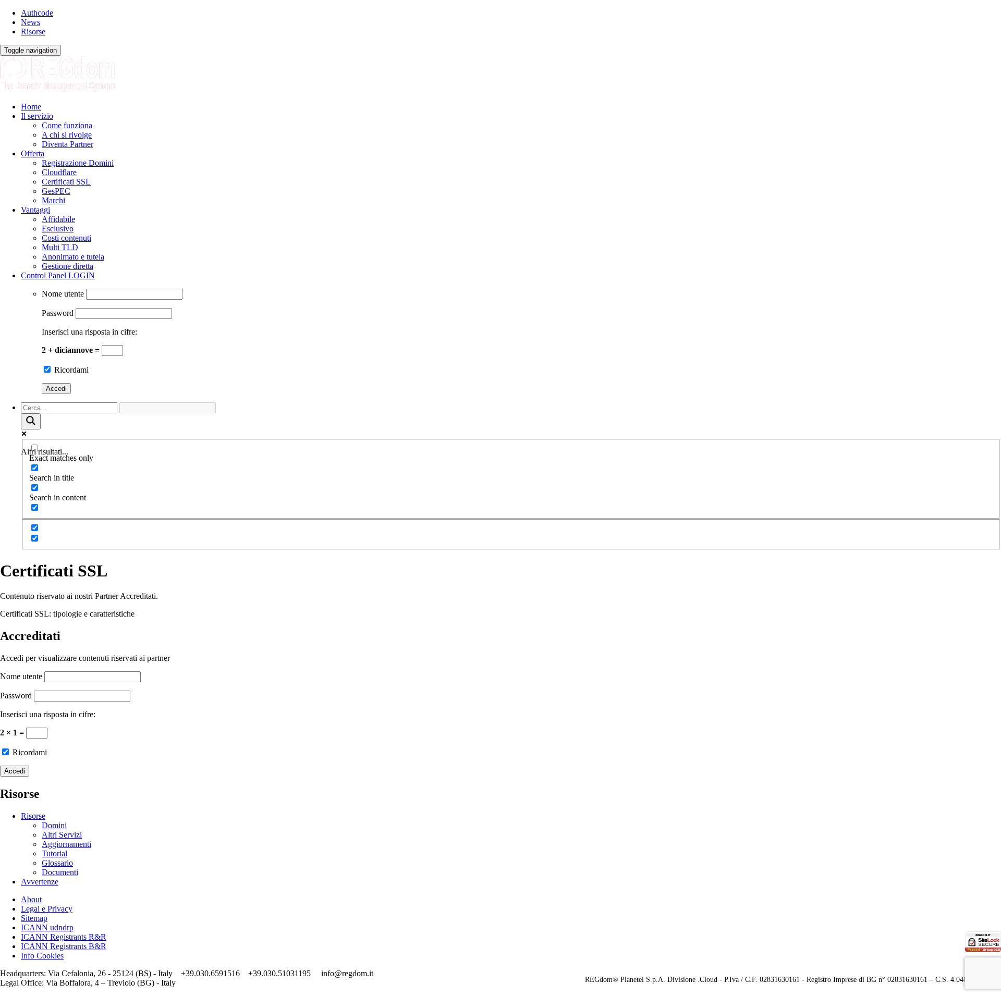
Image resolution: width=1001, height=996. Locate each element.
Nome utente (63, 293)
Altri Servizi (62, 834)
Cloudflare (59, 172)
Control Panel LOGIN (58, 275)
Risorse (33, 31)
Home (31, 106)
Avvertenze (39, 881)
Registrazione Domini (78, 162)
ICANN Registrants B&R (63, 946)
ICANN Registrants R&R (63, 936)
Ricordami (70, 369)
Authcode (37, 12)
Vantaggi (35, 209)
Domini (54, 825)
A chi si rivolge (67, 134)
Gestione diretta (67, 266)
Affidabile (58, 219)
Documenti (60, 872)
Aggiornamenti (66, 844)
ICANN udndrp (47, 927)
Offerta (32, 153)
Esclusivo (58, 228)
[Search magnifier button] (31, 421)
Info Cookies (42, 955)
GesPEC (56, 191)
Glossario (57, 862)
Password (58, 313)
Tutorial (54, 853)
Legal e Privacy (46, 908)
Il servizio (37, 116)
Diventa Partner (67, 144)
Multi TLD (60, 247)
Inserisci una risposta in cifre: (89, 331)
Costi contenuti (66, 237)
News (30, 22)
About (31, 899)
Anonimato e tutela (73, 256)
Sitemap (34, 918)
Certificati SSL (66, 181)
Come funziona (67, 125)
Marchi (53, 200)
